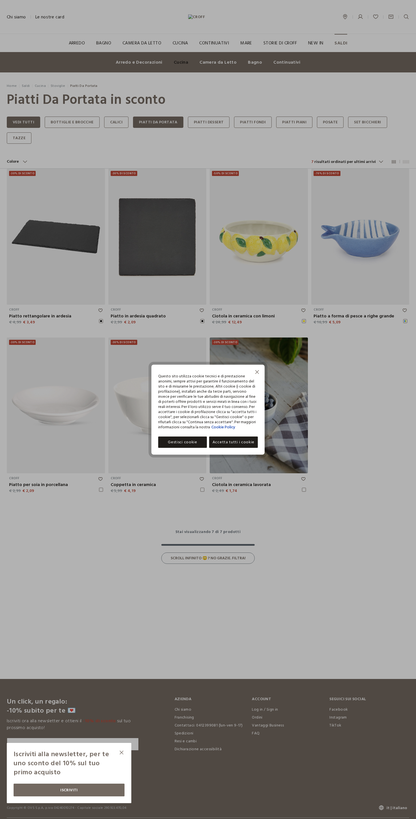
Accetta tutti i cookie (233, 442)
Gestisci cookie (182, 442)
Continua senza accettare (257, 372)
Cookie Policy (223, 427)
